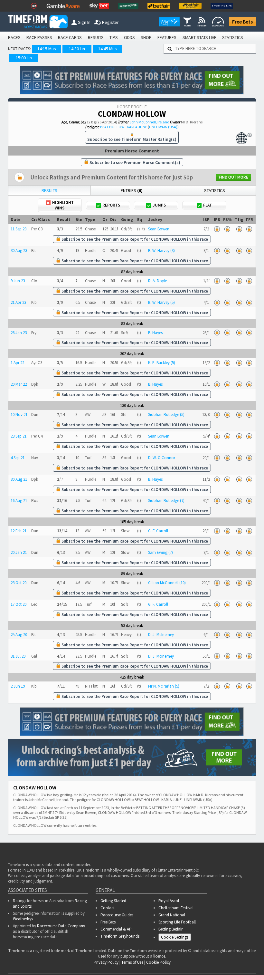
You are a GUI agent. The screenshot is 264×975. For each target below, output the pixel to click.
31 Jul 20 (18, 656)
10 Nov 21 (19, 414)
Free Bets (242, 21)
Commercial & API (116, 929)
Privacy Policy (106, 962)
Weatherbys (23, 919)
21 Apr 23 (18, 302)
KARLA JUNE (137, 126)
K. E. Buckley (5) (161, 362)
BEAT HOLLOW (112, 126)
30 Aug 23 (19, 250)
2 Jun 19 (18, 686)
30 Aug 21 (19, 479)
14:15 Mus (46, 49)
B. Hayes (155, 332)
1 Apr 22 (17, 362)
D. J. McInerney (161, 634)
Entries (132, 190)
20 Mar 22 (19, 384)
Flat (207, 205)
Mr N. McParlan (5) (163, 686)
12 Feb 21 (18, 531)
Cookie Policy (158, 962)
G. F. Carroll (158, 531)
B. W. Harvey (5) (161, 302)
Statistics (214, 190)
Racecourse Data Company (61, 926)
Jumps (159, 205)
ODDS (129, 37)
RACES (14, 37)
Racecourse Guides (116, 915)
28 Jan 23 (19, 332)
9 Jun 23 (18, 281)
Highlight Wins (63, 205)
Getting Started (113, 900)
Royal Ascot (168, 900)
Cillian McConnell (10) (167, 582)
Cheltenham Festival (175, 908)
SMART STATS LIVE (199, 37)
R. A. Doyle (157, 281)
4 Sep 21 (17, 457)
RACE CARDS (70, 37)
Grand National (171, 915)
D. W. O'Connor (161, 457)
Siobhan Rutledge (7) (166, 500)
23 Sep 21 (18, 436)
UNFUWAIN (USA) (163, 126)
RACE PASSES (39, 37)
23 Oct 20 (18, 582)
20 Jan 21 (19, 552)
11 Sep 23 (18, 229)
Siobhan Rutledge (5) (166, 414)
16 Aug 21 (19, 500)
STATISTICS (232, 37)
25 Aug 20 (19, 634)
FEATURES (166, 37)
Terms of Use (132, 962)
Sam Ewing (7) (160, 552)
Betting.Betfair (170, 929)
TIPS (113, 37)
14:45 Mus (107, 49)
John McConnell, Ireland (149, 122)
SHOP (146, 37)
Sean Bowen (158, 229)
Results (49, 190)
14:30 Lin (77, 49)
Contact (107, 908)
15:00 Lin (24, 58)
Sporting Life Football (177, 922)
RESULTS (96, 37)
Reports (111, 205)
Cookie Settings (174, 937)
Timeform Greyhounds (119, 936)
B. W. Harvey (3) (161, 250)
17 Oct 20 (18, 604)
